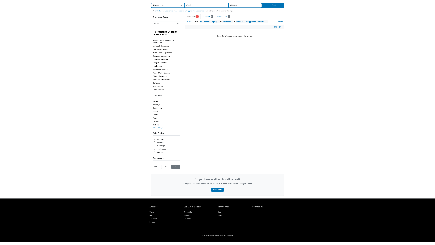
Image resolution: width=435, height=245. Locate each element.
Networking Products (160, 70)
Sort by (277, 27)
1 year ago (159, 152)
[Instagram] (259, 213)
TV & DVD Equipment (160, 49)
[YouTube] (272, 213)
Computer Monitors (160, 63)
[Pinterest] (266, 213)
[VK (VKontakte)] (279, 213)
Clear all (279, 22)
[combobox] (245, 5)
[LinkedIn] (262, 213)
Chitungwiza (157, 108)
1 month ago (160, 146)
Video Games (158, 86)
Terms (152, 212)
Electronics (169, 11)
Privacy (152, 222)
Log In (220, 212)
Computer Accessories (161, 56)
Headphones (157, 66)
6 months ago (161, 149)
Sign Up (221, 215)
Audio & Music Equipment (162, 53)
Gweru (155, 115)
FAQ (151, 215)
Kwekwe (156, 122)
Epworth (156, 118)
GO (176, 167)
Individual (207, 16)
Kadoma (156, 125)
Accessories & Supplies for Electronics (189, 11)
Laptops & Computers (161, 46)
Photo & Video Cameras (161, 73)
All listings (192, 16)
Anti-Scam (153, 219)
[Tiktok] (269, 213)
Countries (187, 219)
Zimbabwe (158, 11)
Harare (155, 101)
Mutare (155, 112)
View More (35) (158, 128)
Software (156, 83)
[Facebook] (252, 213)
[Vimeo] (275, 213)
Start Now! (217, 190)
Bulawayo (156, 105)
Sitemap (187, 215)
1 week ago (160, 142)
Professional (223, 16)
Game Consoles (158, 90)
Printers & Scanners (160, 76)
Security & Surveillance (161, 80)
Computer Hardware (160, 59)
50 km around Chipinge (209, 22)
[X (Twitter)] (256, 213)
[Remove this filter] (179, 33)
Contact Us (188, 212)
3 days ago (160, 139)
